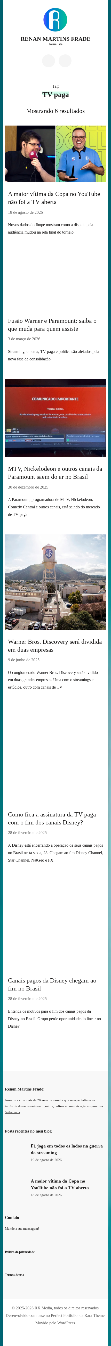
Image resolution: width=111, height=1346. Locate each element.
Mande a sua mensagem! (22, 1229)
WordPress (66, 1323)
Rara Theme (94, 1315)
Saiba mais (12, 1112)
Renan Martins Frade (56, 39)
